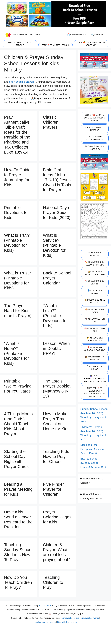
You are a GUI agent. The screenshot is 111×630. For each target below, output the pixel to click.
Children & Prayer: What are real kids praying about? (57, 552)
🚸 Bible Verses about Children (94, 339)
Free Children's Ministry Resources (91, 496)
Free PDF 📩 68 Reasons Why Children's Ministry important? (94, 392)
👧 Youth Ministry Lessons (94, 358)
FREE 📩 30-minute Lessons (55, 45)
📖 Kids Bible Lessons (94, 253)
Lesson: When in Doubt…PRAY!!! (56, 348)
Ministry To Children (26, 34)
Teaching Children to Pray (53, 582)
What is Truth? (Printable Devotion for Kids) (17, 243)
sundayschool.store (70, 618)
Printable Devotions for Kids (16, 212)
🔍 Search (97, 34)
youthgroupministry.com (45, 622)
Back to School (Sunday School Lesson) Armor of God (93, 462)
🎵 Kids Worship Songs (94, 367)
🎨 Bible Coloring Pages (94, 310)
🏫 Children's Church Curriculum (94, 272)
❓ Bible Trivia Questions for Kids (94, 348)
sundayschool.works (90, 618)
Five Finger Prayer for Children (53, 489)
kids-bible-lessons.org (67, 622)
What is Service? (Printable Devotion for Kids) (54, 245)
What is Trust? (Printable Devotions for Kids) (17, 280)
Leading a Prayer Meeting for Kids (18, 489)
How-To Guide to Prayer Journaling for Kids (17, 177)
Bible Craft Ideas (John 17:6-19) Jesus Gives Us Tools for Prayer (57, 179)
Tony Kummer (45, 605)
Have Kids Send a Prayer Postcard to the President (18, 519)
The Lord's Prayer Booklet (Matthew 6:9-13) (57, 388)
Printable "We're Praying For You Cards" (18, 386)
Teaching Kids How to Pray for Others (56, 456)
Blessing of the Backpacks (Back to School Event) (92, 449)
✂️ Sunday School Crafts (94, 282)
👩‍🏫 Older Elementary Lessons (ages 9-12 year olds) (95, 378)
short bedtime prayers (22, 81)
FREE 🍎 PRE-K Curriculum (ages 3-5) (91, 43)
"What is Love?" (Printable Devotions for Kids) (55, 315)
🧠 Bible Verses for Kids (94, 329)
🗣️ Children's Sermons (95, 291)
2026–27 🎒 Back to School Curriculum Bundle (94, 118)
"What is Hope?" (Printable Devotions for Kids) (16, 353)
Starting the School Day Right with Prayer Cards (16, 459)
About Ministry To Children (91, 480)
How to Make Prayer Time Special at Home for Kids (56, 421)
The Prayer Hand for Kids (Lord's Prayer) (18, 310)
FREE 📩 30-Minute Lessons (94, 128)
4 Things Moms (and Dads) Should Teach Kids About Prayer (18, 423)
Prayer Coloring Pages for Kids (57, 517)
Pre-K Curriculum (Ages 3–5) (94, 147)
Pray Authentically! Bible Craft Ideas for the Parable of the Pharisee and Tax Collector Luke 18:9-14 (17, 134)
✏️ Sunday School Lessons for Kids (94, 263)
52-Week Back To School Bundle (20, 43)
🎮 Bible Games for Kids (95, 320)
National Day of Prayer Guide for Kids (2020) (57, 212)
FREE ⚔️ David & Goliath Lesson (94, 138)
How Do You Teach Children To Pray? (18, 582)
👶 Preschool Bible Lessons (94, 301)
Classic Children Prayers (50, 122)
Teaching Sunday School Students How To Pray (18, 552)
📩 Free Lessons (76, 34)
